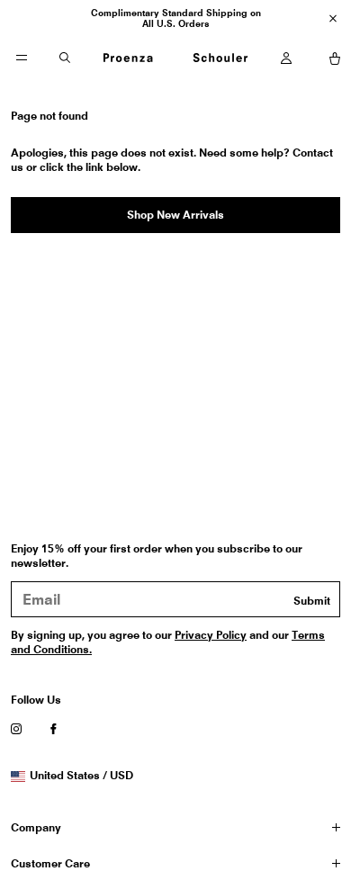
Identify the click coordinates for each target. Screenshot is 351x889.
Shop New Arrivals (175, 214)
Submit (311, 600)
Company (36, 827)
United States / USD (81, 775)
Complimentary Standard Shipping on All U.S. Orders (176, 18)
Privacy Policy (211, 635)
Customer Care (50, 863)
